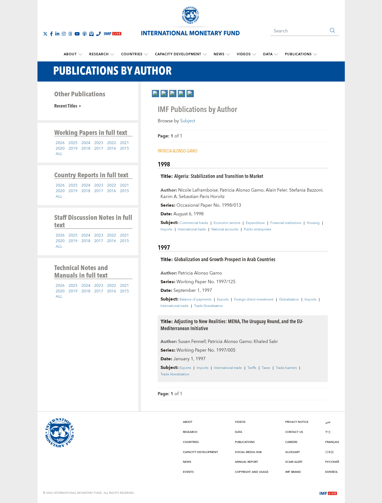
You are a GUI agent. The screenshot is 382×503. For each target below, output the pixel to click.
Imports (166, 229)
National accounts (224, 229)
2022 (111, 143)
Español (331, 472)
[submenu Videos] (254, 54)
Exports (222, 299)
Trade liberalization (208, 306)
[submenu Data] (276, 54)
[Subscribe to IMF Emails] (91, 34)
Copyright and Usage (251, 472)
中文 (328, 432)
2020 (60, 148)
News (219, 54)
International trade (192, 229)
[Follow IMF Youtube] (77, 34)
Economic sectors (227, 223)
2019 (73, 148)
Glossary (292, 452)
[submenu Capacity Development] (204, 54)
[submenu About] (80, 54)
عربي (328, 422)
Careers (291, 442)
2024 (85, 143)
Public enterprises (257, 229)
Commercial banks (194, 223)
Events (188, 472)
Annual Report (246, 461)
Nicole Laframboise (198, 190)
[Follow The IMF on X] (45, 34)
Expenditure (255, 223)
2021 (124, 143)
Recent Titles (65, 105)
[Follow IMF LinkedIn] (57, 34)
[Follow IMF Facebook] (51, 34)
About (70, 54)
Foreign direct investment (253, 299)
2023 (98, 143)
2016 (111, 148)
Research (99, 54)
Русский (332, 461)
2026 (60, 143)
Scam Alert (294, 461)
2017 (98, 148)
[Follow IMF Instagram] (64, 34)
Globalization (289, 299)
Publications (298, 54)
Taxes (266, 368)
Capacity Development (178, 54)
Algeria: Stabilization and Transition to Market (218, 176)
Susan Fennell (192, 341)
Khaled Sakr (266, 341)
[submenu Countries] (146, 54)
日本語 (329, 452)
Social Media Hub (248, 452)
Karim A (169, 197)
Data (268, 54)
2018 (85, 148)
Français (332, 442)
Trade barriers (286, 368)
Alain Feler (276, 190)
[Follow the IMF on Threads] (70, 34)
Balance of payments (195, 299)
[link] (155, 93)
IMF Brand (293, 472)
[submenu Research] (112, 54)
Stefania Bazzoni (305, 190)
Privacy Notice (296, 422)
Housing (313, 223)
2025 (73, 143)
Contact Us (294, 432)
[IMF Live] (328, 493)
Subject (187, 121)
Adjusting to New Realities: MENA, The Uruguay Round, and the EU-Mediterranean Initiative (232, 324)
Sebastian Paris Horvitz (202, 197)
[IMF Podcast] (84, 34)
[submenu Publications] (315, 54)
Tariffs (251, 368)
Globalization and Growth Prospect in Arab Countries (224, 259)
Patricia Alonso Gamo (242, 190)
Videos (244, 54)
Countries (132, 54)
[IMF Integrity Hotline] (98, 34)
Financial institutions (285, 223)
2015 (124, 148)
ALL (59, 154)
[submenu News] (228, 54)
